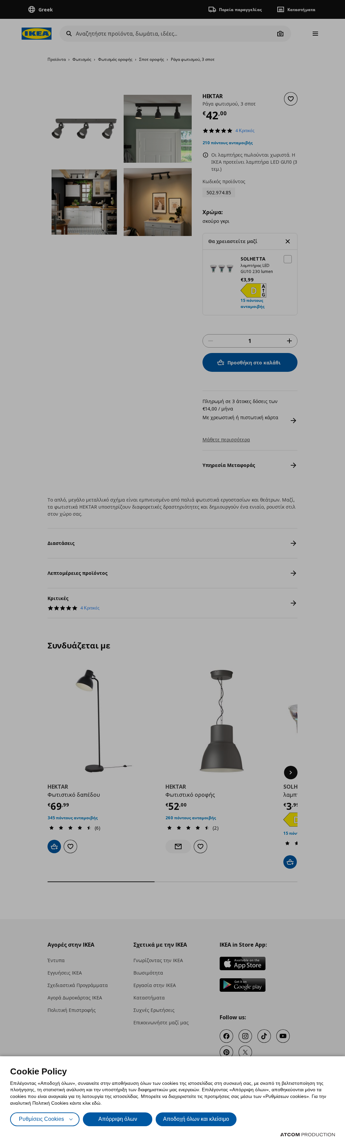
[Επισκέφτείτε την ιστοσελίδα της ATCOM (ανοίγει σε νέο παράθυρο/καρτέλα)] (307, 1134)
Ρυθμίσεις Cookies (41, 1119)
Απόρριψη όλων (117, 1119)
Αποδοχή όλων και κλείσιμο (196, 1119)
